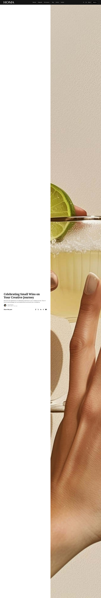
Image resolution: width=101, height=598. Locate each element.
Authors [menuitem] (57, 2)
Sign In (89, 2)
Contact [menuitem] (62, 2)
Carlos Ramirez (10, 304)
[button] (47, 2)
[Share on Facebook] (35, 309)
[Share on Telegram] (43, 309)
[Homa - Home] (17, 2)
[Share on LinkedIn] (41, 309)
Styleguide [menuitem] (40, 2)
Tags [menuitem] (53, 2)
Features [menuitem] (34, 2)
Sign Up (94, 2)
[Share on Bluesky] (46, 309)
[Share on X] (38, 309)
